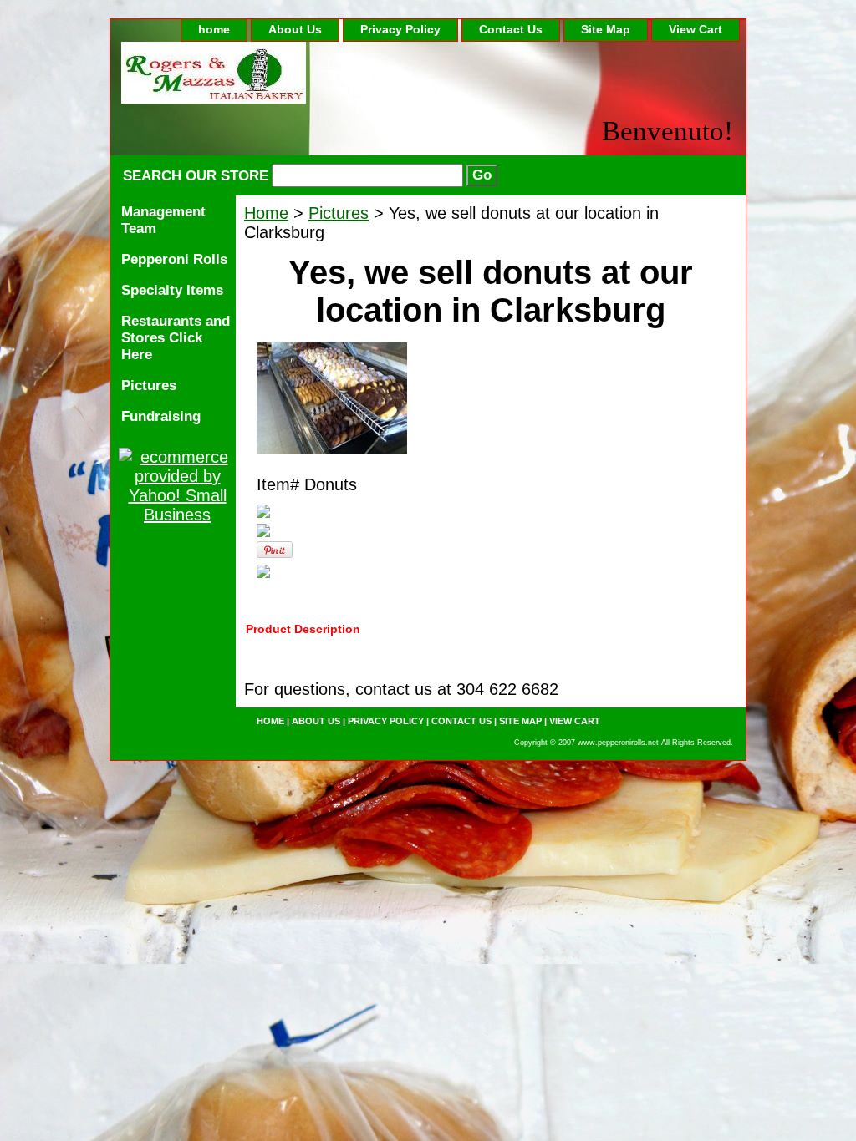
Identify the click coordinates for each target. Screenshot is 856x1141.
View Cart (695, 29)
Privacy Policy (400, 29)
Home (266, 213)
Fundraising (161, 416)
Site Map (605, 29)
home (214, 29)
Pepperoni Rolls (174, 259)
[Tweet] (263, 512)
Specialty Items (172, 290)
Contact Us (511, 29)
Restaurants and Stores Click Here (175, 338)
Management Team (163, 220)
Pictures (338, 213)
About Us (295, 29)
